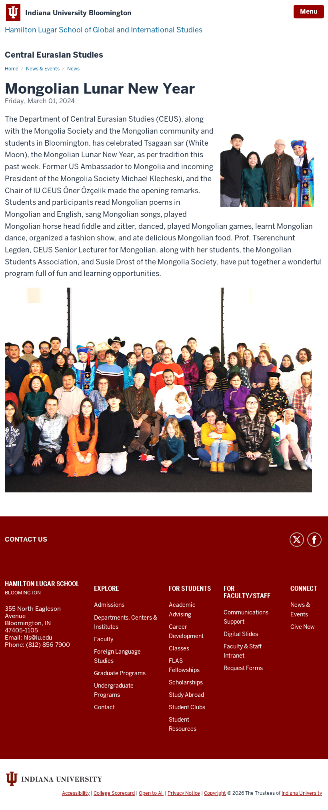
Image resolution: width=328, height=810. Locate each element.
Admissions (109, 604)
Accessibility (76, 793)
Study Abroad (186, 694)
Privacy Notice (184, 793)
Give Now (302, 626)
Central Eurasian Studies (54, 55)
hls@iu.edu (38, 637)
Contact (104, 707)
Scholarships (186, 682)
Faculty (103, 639)
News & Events (43, 69)
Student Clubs (187, 707)
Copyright (215, 793)
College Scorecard (114, 793)
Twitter (297, 539)
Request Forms (243, 668)
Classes (179, 648)
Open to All (151, 793)
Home (11, 69)
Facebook (314, 539)
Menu (309, 11)
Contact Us (26, 539)
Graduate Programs (120, 673)
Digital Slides (241, 634)
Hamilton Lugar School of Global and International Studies (103, 29)
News (73, 69)
